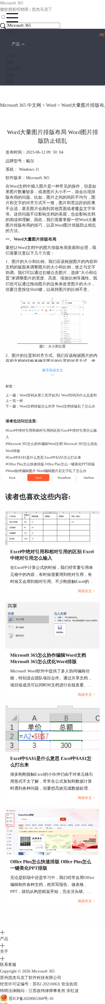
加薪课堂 (14, 69)
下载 (10, 56)
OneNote (89, 477)
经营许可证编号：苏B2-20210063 (29, 984)
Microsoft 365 (43, 971)
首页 (10, 32)
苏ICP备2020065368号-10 (31, 998)
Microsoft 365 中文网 (20, 105)
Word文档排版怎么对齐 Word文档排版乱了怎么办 (57, 406)
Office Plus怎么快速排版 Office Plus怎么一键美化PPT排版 (50, 464)
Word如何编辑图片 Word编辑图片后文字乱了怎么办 (46, 471)
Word (51, 105)
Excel (12, 477)
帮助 (10, 75)
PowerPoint (64, 477)
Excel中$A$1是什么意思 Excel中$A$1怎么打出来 (43, 457)
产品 (16, 44)
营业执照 (69, 984)
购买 (10, 82)
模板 (10, 62)
